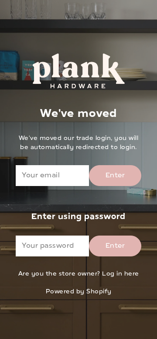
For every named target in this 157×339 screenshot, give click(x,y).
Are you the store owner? (78, 274)
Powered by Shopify (79, 292)
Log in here (120, 274)
